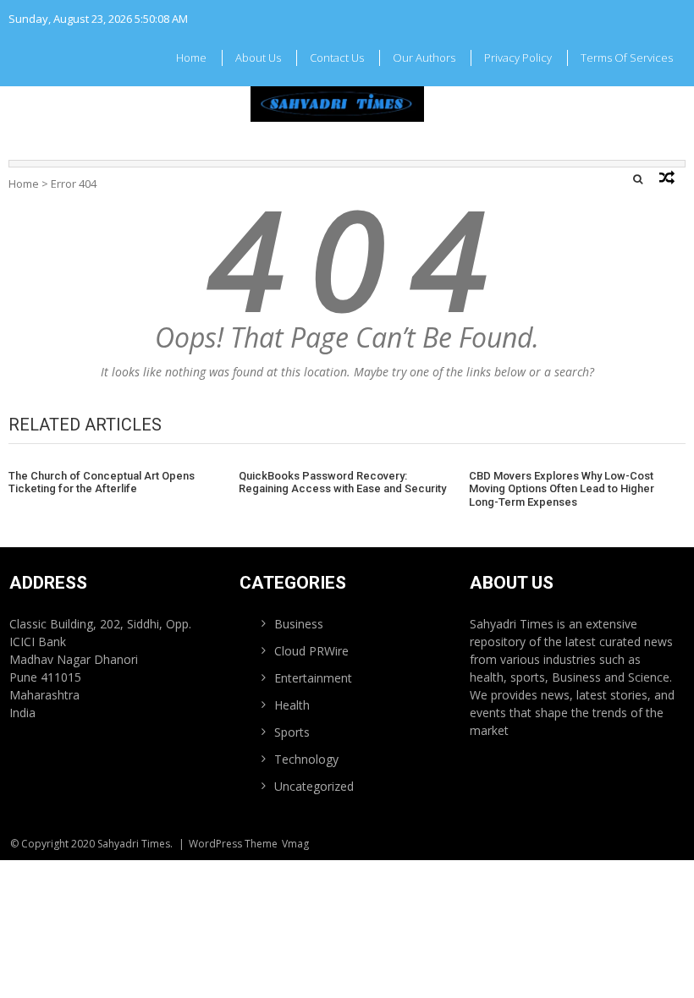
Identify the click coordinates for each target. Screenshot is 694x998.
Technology (306, 759)
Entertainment (313, 678)
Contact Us (337, 57)
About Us (258, 57)
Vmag (295, 843)
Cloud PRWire (311, 651)
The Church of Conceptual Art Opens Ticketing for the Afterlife (101, 482)
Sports (292, 732)
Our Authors (424, 57)
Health (292, 705)
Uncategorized (314, 786)
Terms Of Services (627, 57)
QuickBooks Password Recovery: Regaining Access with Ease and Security (342, 482)
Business (298, 624)
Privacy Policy (518, 57)
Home (191, 57)
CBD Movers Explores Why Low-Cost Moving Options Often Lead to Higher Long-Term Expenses (561, 488)
